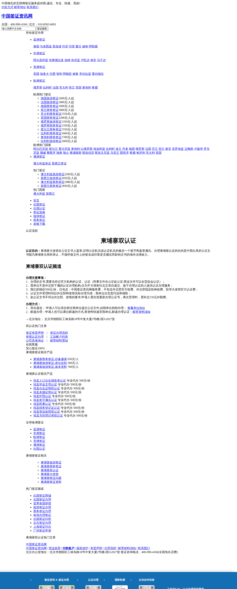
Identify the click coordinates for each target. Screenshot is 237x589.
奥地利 (86, 87)
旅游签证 (39, 216)
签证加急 (39, 212)
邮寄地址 (20, 7)
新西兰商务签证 (51, 185)
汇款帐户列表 (59, 336)
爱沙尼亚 (64, 148)
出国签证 (39, 204)
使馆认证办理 (35, 336)
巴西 (53, 73)
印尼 (65, 46)
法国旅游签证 (50, 102)
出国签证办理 (42, 499)
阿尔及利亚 (40, 60)
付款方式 (7, 7)
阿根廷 (67, 73)
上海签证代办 (42, 526)
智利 (59, 73)
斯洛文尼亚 (102, 152)
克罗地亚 (178, 148)
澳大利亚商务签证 (52, 182)
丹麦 (125, 148)
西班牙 (124, 152)
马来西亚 (46, 46)
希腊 (95, 87)
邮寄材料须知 (127, 548)
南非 (93, 60)
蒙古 (78, 46)
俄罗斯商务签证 (51, 125)
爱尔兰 (53, 148)
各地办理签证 (42, 515)
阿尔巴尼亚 (40, 148)
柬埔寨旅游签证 (51, 462)
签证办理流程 (59, 332)
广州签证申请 (42, 530)
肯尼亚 (75, 60)
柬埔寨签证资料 (51, 481)
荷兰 (72, 87)
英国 (78, 87)
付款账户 (68, 548)
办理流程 (110, 548)
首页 (36, 200)
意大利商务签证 (51, 113)
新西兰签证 (59, 163)
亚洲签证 (39, 39)
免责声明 (96, 548)
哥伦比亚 (85, 73)
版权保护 (82, 548)
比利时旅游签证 (51, 141)
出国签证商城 (42, 495)
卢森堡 (198, 148)
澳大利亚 (39, 193)
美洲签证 (39, 67)
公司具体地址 (35, 340)
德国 (132, 148)
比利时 (47, 87)
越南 (85, 46)
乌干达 (101, 60)
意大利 (63, 87)
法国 (56, 87)
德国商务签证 (50, 106)
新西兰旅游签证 (51, 178)
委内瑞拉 (98, 73)
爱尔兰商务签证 (51, 129)
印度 (72, 46)
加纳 (67, 60)
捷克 (168, 148)
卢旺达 (85, 60)
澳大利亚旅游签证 (52, 174)
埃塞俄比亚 (56, 60)
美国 (36, 73)
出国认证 (39, 208)
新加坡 (57, 46)
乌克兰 (114, 152)
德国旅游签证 (50, 98)
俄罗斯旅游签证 (51, 121)
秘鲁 (76, 73)
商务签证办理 (42, 511)
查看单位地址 (136, 308)
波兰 (118, 148)
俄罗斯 (37, 87)
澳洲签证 (39, 156)
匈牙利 (140, 152)
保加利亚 (99, 148)
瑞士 (66, 152)
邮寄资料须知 (141, 311)
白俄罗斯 (87, 148)
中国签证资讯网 (17, 16)
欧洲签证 (39, 80)
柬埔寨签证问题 (51, 478)
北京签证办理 (42, 522)
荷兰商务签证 (50, 110)
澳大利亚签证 (42, 163)
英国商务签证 (50, 117)
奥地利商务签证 (51, 137)
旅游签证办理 (42, 507)
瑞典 (59, 152)
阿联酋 (93, 46)
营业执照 (55, 548)
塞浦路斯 (75, 152)
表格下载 (39, 223)
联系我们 (33, 7)
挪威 (43, 152)
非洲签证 (39, 53)
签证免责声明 (35, 332)
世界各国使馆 (42, 503)
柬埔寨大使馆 (50, 474)
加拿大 (44, 73)
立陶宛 (188, 148)
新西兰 (50, 193)
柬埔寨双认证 (50, 470)
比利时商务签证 (51, 133)
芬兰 (155, 148)
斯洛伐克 (88, 152)
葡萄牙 (51, 152)
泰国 (36, 46)
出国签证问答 (42, 518)
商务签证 (39, 220)
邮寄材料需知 (59, 340)
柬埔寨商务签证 (51, 466)
